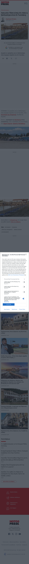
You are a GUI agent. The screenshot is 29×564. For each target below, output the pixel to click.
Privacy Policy (22, 309)
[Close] (26, 255)
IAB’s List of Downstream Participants (16, 274)
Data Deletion (7, 309)
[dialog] (14, 282)
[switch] (24, 282)
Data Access (14, 309)
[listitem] (14, 279)
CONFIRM (8, 304)
